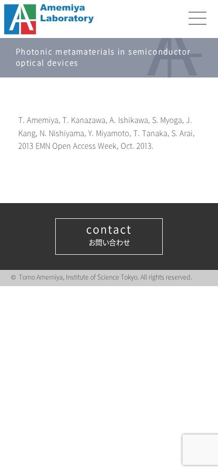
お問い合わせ (109, 235)
